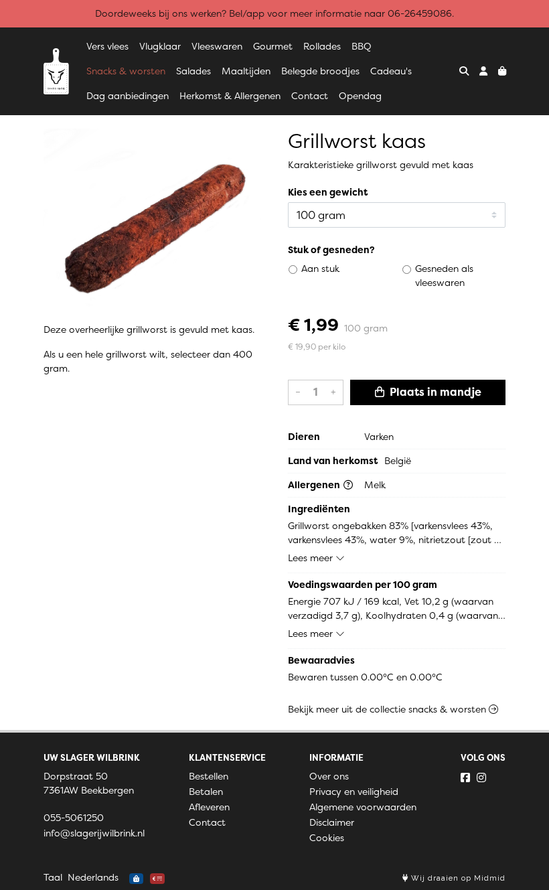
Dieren (304, 437)
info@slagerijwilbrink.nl (94, 833)
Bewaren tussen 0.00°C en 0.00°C (365, 677)
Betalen (206, 792)
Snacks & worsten (125, 71)
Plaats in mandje (434, 392)
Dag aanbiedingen (127, 96)
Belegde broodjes (320, 71)
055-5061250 (74, 818)
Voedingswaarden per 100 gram (362, 585)
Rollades (322, 46)
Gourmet (273, 46)
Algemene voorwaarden (362, 807)
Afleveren (209, 807)
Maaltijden (246, 71)
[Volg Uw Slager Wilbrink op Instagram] (481, 777)
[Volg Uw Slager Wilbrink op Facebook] (465, 777)
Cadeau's (391, 71)
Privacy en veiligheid (353, 792)
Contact (309, 96)
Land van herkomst (333, 461)
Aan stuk (320, 269)
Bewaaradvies (321, 660)
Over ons (329, 776)
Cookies (326, 838)
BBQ (361, 46)
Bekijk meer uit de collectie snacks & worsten (388, 709)
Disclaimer (331, 822)
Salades (193, 71)
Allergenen (315, 485)
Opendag (360, 96)
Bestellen (208, 776)
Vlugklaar (160, 46)
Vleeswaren (216, 46)
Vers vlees (107, 46)
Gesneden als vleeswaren (444, 276)
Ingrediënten (319, 509)
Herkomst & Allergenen (230, 96)
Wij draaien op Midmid (456, 878)
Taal (53, 877)
